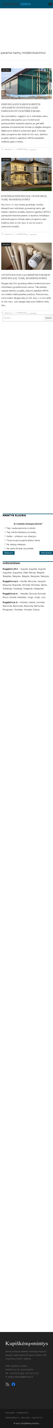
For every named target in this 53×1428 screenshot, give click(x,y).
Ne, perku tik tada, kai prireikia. (20, 548)
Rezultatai (46, 552)
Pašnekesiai (23, 1413)
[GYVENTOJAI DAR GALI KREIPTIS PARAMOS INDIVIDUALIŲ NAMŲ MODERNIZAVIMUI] (26, 256)
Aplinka (6, 70)
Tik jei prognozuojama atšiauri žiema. (23, 540)
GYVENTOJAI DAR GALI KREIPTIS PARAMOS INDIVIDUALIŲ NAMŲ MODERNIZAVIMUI (25, 276)
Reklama (25, 1418)
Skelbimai (10, 1413)
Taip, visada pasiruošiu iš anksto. (21, 528)
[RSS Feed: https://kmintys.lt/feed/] (7, 1384)
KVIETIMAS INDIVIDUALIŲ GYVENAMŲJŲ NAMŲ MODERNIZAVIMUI (24, 197)
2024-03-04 (8, 234)
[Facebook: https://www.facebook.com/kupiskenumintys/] (13, 1384)
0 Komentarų (21, 149)
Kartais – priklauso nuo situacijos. (22, 536)
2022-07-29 (8, 313)
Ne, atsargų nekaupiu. (16, 544)
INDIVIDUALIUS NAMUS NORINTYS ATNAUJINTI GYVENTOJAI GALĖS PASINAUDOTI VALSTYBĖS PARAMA (20, 107)
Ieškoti (48, 318)
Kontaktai (37, 1418)
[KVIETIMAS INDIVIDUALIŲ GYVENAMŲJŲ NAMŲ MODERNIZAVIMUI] (26, 174)
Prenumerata (12, 1418)
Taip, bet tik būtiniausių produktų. (21, 532)
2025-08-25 (8, 149)
